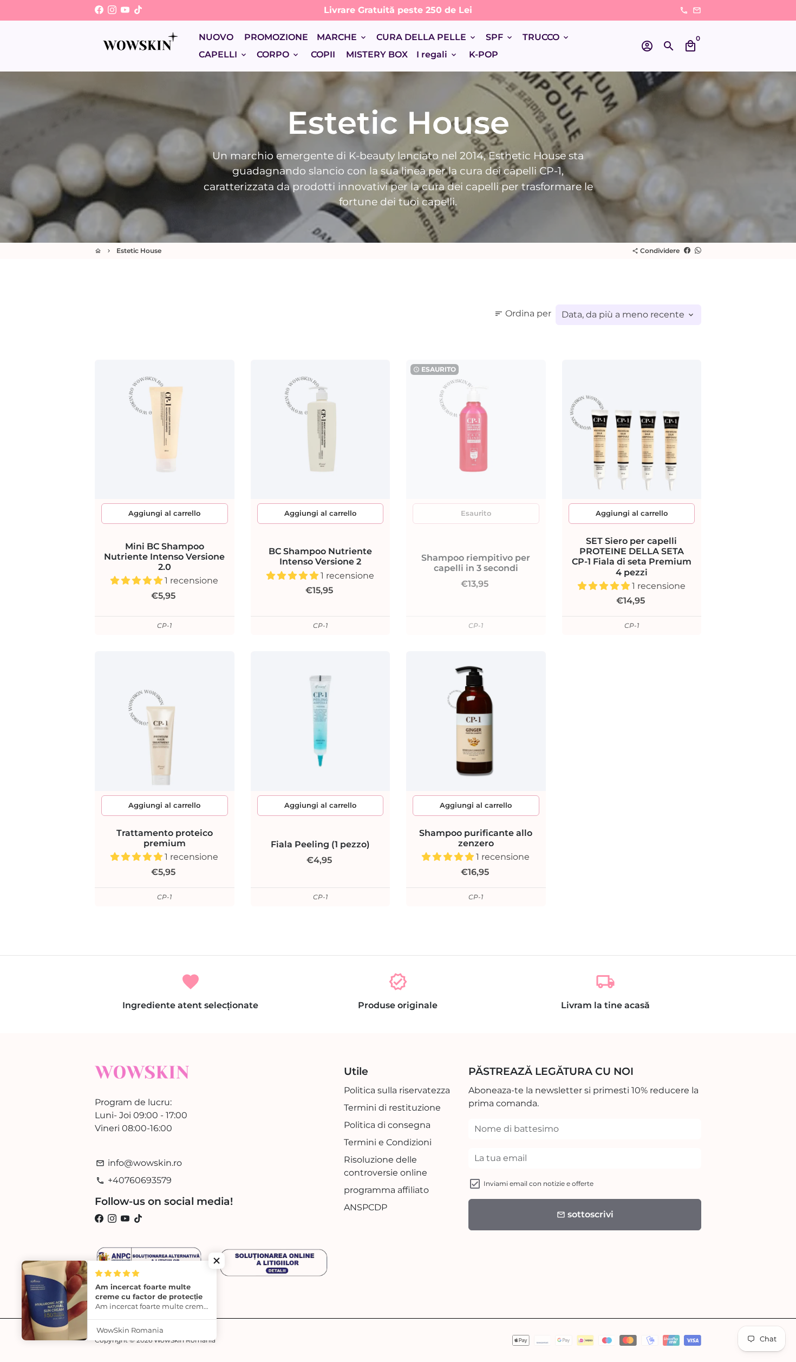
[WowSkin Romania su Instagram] (112, 10)
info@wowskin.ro (139, 1163)
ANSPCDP (365, 1207)
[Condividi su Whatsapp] (698, 251)
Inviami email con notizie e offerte (538, 1183)
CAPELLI (223, 54)
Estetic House (138, 251)
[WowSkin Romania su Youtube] (125, 10)
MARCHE (342, 37)
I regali (437, 54)
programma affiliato (386, 1190)
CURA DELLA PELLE (426, 37)
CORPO (278, 54)
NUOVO (216, 37)
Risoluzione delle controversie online (385, 1166)
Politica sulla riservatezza (397, 1090)
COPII (323, 54)
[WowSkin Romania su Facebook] (99, 10)
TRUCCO (546, 37)
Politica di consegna (387, 1125)
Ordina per (522, 313)
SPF (500, 37)
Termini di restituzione (392, 1107)
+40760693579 (134, 1180)
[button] (137, 580)
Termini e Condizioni (388, 1142)
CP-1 (164, 625)
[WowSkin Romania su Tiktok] (138, 10)
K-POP (483, 54)
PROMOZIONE (276, 37)
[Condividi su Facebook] (687, 251)
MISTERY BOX (377, 54)
